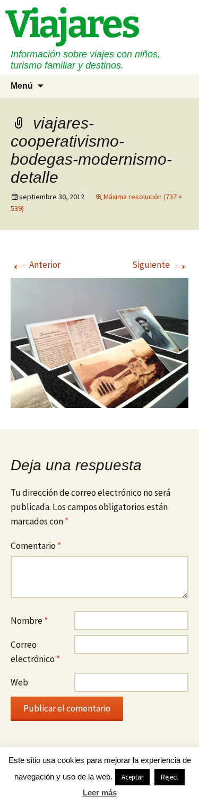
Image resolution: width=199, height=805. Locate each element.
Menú (22, 85)
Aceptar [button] (132, 777)
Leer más (100, 792)
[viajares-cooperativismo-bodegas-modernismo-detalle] (99, 342)
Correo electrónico (35, 652)
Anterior (35, 264)
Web (19, 682)
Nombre (29, 620)
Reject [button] (169, 777)
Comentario (36, 546)
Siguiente (160, 264)
